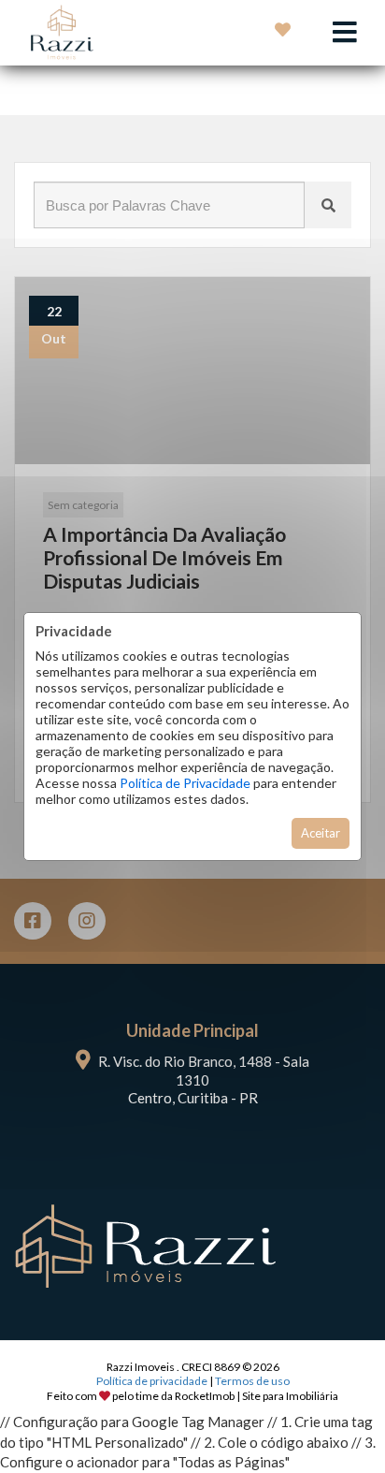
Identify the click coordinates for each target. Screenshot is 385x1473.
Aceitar (320, 832)
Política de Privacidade (185, 783)
